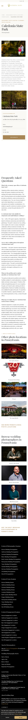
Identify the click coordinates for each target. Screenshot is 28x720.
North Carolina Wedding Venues (9, 594)
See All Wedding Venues (7, 607)
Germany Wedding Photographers (9, 569)
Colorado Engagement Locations (9, 620)
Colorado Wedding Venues (8, 587)
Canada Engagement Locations (9, 635)
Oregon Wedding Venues (7, 597)
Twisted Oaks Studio (14, 463)
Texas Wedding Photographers (9, 564)
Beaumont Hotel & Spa (14, 380)
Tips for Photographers (12, 648)
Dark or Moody (5, 657)
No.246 (14, 399)
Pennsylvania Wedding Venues (8, 599)
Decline (7, 717)
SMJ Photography (14, 501)
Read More (5, 704)
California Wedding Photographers (9, 552)
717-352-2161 (6, 132)
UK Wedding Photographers (8, 571)
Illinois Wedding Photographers (9, 557)
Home (3, 14)
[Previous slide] (3, 48)
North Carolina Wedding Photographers (11, 559)
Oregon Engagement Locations (9, 627)
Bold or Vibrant (5, 662)
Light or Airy (4, 659)
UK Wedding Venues (6, 604)
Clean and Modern (5, 664)
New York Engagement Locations (9, 622)
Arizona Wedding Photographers (9, 549)
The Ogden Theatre (14, 360)
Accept (20, 717)
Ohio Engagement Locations (8, 625)
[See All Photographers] (7, 574)
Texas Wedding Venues (7, 602)
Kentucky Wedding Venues (8, 589)
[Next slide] (23, 48)
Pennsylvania (5, 16)
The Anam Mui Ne (14, 418)
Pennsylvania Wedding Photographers (10, 561)
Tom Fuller (14, 521)
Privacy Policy (18, 714)
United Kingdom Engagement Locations (11, 637)
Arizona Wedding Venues (7, 582)
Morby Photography (14, 482)
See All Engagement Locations (9, 640)
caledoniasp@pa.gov (8, 126)
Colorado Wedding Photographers (9, 554)
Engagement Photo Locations (14, 14)
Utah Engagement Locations (8, 632)
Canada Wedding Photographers (9, 566)
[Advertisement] (14, 159)
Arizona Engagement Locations (9, 615)
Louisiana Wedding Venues (8, 592)
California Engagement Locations (9, 618)
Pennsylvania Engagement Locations (10, 630)
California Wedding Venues (8, 585)
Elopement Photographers (7, 666)
